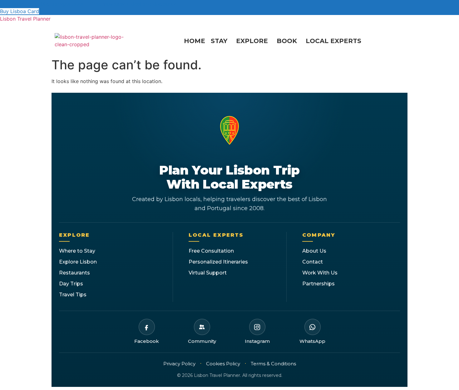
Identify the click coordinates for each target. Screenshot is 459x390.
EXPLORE (252, 41)
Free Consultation (211, 251)
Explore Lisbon (78, 262)
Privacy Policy (179, 364)
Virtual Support (208, 273)
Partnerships (318, 284)
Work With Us (320, 273)
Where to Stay (77, 251)
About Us (314, 251)
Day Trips (71, 284)
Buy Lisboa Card (19, 11)
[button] (220, 41)
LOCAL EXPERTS (333, 41)
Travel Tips (72, 295)
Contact (312, 262)
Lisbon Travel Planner (25, 19)
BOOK (287, 41)
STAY (219, 41)
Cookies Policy (223, 364)
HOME (194, 41)
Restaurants (74, 273)
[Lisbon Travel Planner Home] (229, 132)
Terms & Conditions (273, 364)
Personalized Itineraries (218, 262)
